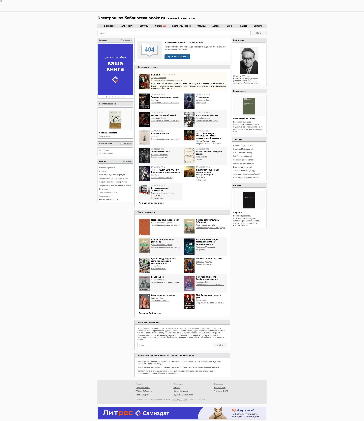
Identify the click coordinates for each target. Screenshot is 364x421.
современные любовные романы (113, 182)
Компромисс (157, 277)
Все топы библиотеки (150, 313)
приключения (104, 136)
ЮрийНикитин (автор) (242, 153)
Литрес (176, 388)
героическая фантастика (161, 178)
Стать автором (142, 395)
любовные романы (107, 168)
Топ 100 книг (104, 150)
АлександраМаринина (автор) (245, 178)
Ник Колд (155, 175)
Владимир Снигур (203, 100)
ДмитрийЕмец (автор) (242, 167)
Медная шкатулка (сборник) (165, 220)
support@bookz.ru (179, 400)
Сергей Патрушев (158, 78)
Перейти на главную (176, 57)
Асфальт (237, 212)
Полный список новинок (151, 203)
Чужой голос (202, 97)
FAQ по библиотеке (144, 391)
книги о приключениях (108, 200)
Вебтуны (144, 26)
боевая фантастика (159, 157)
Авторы (216, 26)
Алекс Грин (156, 266)
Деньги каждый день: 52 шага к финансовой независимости (163, 261)
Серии (230, 26)
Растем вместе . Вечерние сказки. (209, 153)
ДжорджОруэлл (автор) (243, 146)
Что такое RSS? (221, 391)
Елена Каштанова (159, 280)
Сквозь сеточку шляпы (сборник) (207, 221)
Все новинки (126, 40)
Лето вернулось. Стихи (244, 119)
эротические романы (160, 300)
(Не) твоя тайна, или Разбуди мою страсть (207, 278)
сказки (199, 159)
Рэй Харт (155, 100)
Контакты (258, 26)
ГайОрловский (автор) (242, 156)
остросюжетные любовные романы (166, 80)
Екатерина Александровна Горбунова (162, 194)
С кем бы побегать (108, 133)
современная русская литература (113, 178)
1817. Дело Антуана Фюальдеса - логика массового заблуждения (208, 135)
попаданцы (201, 102)
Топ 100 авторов (106, 154)
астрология (201, 249)
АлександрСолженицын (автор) (246, 174)
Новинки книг (107, 26)
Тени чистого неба (160, 152)
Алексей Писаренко (159, 155)
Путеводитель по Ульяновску (160, 189)
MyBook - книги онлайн (183, 395)
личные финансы (158, 269)
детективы (103, 189)
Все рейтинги (126, 144)
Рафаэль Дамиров (204, 262)
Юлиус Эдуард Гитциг (205, 141)
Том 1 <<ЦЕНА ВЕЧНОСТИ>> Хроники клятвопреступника (165, 171)
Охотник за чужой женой (163, 115)
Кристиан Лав (157, 298)
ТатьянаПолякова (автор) (244, 170)
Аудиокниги (127, 26)
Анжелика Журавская (205, 247)
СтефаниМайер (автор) (243, 149)
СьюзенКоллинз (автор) (243, 160)
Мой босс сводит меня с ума (208, 296)
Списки (158, 26)
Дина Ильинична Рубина (161, 223)
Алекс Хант (201, 300)
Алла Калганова (203, 118)
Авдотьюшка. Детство (207, 115)
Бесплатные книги (181, 26)
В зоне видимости (160, 133)
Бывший (155, 75)
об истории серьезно (108, 192)
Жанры (243, 26)
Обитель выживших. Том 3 (209, 259)
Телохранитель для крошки (165, 97)
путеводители (157, 198)
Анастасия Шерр (158, 118)
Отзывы (201, 26)
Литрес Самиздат (181, 391)
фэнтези (102, 171)
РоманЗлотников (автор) (243, 163)
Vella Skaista (201, 157)
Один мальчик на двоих (163, 295)
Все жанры (127, 161)
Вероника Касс (202, 282)
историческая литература (207, 121)
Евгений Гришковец (242, 216)
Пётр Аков (200, 177)
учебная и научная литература (112, 175)
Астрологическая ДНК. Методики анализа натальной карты (207, 241)
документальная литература (208, 143)
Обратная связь (143, 388)
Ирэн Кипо (155, 136)
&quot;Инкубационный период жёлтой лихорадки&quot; (207, 172)
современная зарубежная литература (115, 185)
